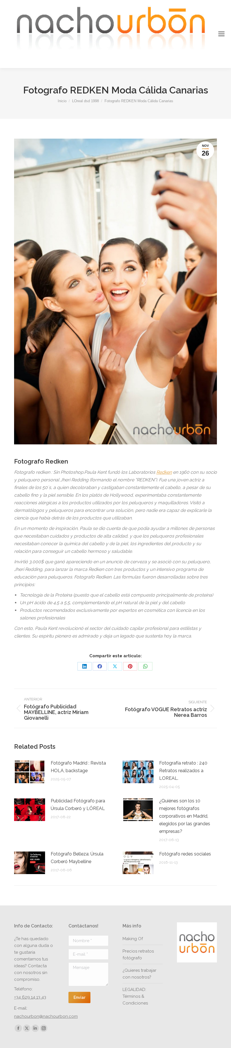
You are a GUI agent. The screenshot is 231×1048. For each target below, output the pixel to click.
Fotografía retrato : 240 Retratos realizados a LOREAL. (183, 770)
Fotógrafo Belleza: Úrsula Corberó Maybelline (77, 857)
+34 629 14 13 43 (30, 997)
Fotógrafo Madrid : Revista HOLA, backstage (78, 766)
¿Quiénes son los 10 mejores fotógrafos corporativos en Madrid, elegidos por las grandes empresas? (184, 816)
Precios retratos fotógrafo (138, 954)
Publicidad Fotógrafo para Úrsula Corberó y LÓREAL (78, 804)
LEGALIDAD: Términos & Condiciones (135, 996)
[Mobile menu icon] (221, 34)
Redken (164, 472)
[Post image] (29, 772)
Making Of (133, 938)
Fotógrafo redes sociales (185, 854)
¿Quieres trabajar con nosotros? (139, 974)
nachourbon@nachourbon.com (46, 1016)
